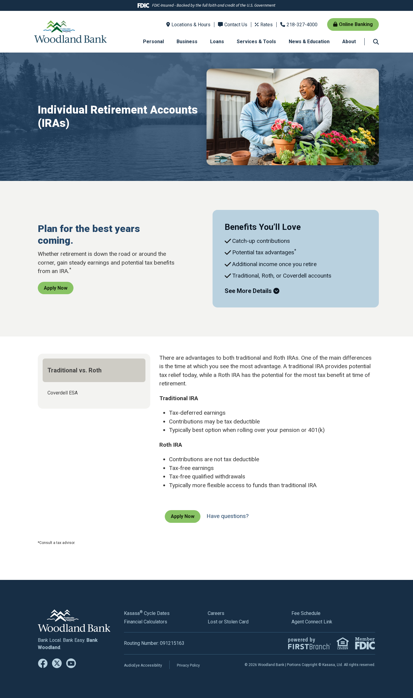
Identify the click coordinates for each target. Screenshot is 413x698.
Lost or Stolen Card (228, 622)
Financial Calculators (145, 622)
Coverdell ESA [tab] (62, 393)
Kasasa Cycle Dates (147, 613)
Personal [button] (153, 41)
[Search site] (376, 41)
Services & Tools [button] (256, 41)
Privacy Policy (188, 665)
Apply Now (55, 288)
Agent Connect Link (311, 622)
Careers (216, 613)
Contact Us (235, 24)
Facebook (42, 663)
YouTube (71, 663)
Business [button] (187, 41)
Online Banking (356, 24)
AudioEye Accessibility (143, 665)
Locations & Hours (190, 24)
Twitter (57, 663)
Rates (266, 24)
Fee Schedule (305, 613)
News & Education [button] (309, 41)
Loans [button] (217, 41)
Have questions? (228, 516)
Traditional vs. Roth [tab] (74, 370)
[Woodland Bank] (70, 31)
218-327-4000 (302, 24)
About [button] (349, 41)
